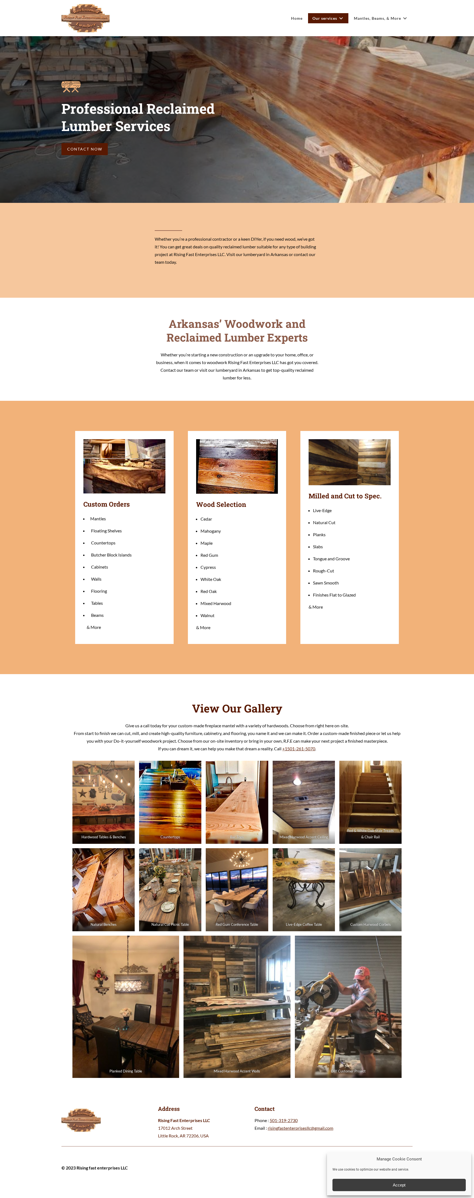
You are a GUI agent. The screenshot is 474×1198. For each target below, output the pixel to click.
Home (297, 18)
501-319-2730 (284, 1120)
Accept (399, 1185)
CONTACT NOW (84, 149)
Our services (324, 18)
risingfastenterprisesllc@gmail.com (300, 1128)
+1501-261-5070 (298, 748)
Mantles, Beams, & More (377, 18)
